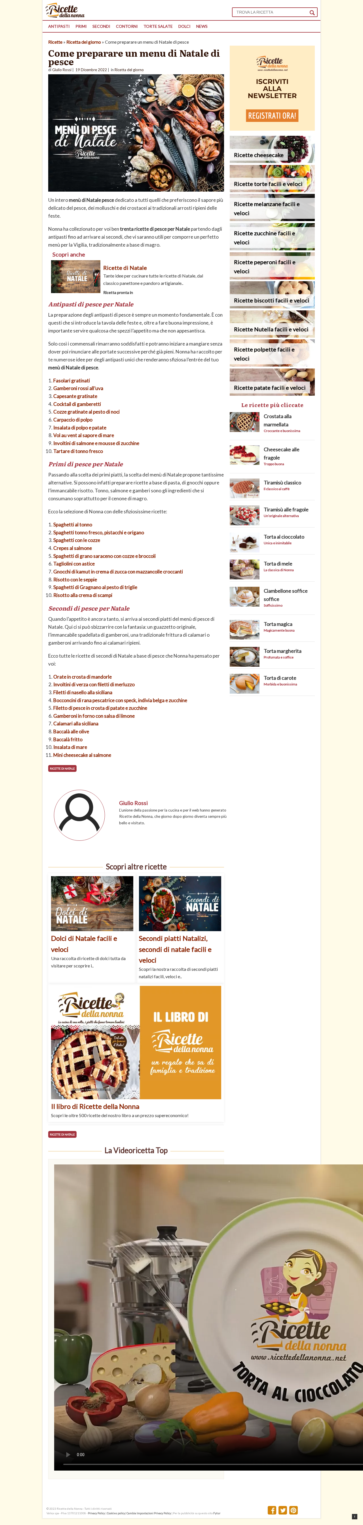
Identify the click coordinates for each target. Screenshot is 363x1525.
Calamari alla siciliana (75, 724)
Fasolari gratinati (71, 381)
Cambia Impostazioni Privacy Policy (149, 1513)
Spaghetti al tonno (72, 525)
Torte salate (158, 26)
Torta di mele (278, 563)
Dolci (184, 26)
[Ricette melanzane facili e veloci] (272, 219)
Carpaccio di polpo (72, 420)
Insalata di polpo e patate (79, 428)
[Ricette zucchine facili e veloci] (272, 248)
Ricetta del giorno (83, 42)
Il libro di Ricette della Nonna (95, 1106)
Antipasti (59, 26)
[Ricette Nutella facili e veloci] (272, 335)
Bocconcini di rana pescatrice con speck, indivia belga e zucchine (120, 700)
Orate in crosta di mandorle (82, 677)
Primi (81, 26)
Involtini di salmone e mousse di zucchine (96, 443)
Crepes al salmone (72, 548)
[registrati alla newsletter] (272, 129)
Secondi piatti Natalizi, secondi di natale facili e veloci (175, 949)
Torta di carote (280, 678)
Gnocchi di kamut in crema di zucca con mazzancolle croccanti (118, 572)
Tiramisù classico (282, 482)
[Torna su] (354, 1516)
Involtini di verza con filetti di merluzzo (94, 684)
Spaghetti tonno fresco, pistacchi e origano (98, 532)
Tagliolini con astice (74, 564)
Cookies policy (116, 1513)
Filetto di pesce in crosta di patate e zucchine (100, 708)
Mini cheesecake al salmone (82, 755)
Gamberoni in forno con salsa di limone (94, 716)
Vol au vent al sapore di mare (83, 435)
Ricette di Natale (125, 267)
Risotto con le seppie (75, 580)
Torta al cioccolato (284, 536)
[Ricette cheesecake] (272, 161)
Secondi (101, 26)
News (202, 26)
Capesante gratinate (75, 396)
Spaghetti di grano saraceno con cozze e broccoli (104, 556)
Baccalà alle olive (71, 731)
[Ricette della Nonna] (65, 16)
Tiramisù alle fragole (286, 509)
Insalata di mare (70, 747)
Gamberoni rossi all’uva (78, 388)
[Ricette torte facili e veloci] (272, 190)
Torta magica (278, 624)
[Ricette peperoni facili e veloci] (272, 277)
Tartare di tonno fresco (78, 451)
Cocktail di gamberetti (77, 404)
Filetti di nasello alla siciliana (82, 692)
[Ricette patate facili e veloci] (272, 394)
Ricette (55, 42)
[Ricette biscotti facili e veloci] (272, 306)
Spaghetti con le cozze (76, 540)
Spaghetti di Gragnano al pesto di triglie (95, 587)
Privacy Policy (96, 1513)
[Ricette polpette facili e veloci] (272, 364)
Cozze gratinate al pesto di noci (86, 412)
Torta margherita (282, 651)
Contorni (127, 26)
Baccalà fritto (68, 739)
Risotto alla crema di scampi (82, 595)
